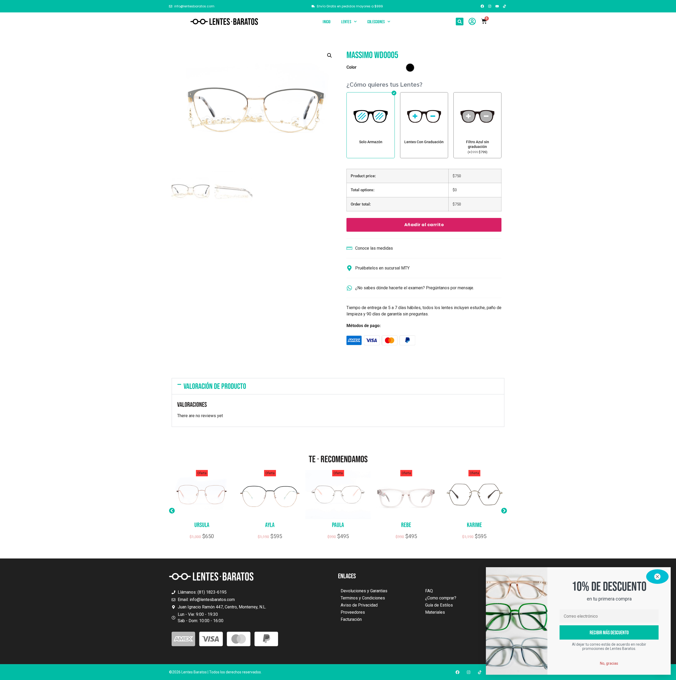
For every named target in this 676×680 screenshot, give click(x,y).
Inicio (326, 21)
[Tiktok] (504, 6)
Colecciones (376, 21)
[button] (459, 21)
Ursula (201, 524)
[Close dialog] (657, 576)
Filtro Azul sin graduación (477, 144)
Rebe (406, 524)
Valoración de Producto (215, 386)
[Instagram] (489, 6)
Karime (474, 524)
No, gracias (609, 663)
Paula (338, 524)
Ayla (270, 524)
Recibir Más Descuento (609, 632)
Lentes (346, 21)
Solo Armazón (370, 142)
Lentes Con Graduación (424, 142)
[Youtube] (497, 6)
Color (351, 67)
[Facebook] (482, 6)
